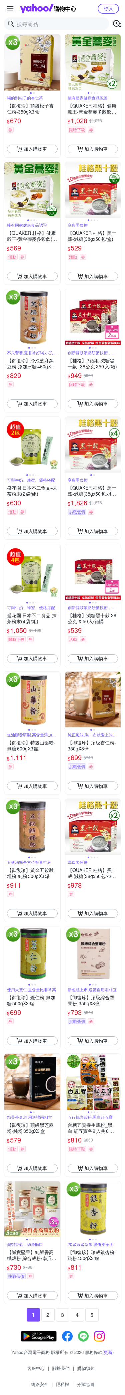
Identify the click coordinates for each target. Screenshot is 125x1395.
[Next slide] (56, 62)
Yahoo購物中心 (48, 8)
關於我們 (61, 1368)
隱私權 (62, 1384)
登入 (108, 8)
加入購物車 (35, 148)
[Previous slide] (8, 62)
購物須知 (86, 1368)
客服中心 (36, 1368)
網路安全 (39, 1384)
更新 (108, 1352)
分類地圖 (85, 1384)
